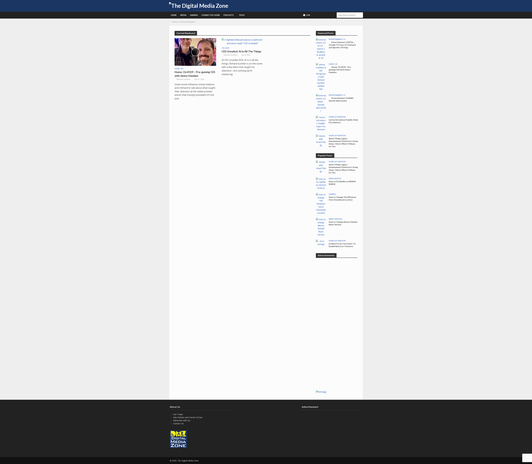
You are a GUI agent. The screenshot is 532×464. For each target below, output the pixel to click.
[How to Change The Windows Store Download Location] (321, 203)
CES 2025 (225, 48)
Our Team (178, 414)
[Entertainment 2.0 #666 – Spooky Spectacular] (321, 102)
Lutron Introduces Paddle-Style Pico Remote (343, 121)
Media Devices (335, 178)
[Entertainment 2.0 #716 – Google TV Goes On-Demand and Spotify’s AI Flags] (321, 48)
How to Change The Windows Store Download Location (342, 198)
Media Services (335, 219)
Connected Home (210, 15)
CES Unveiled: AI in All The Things (241, 51)
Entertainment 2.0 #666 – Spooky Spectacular (342, 99)
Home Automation (337, 117)
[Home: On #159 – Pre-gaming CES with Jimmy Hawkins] (195, 51)
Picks (242, 15)
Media (183, 15)
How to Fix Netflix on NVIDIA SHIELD (342, 182)
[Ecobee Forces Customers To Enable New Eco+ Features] (321, 242)
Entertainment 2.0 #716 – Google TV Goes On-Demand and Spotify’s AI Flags (342, 45)
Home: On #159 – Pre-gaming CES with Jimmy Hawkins (195, 73)
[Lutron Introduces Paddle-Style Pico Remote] (321, 123)
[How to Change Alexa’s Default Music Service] (321, 226)
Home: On (179, 68)
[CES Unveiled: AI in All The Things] (242, 41)
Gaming (194, 15)
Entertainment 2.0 (337, 39)
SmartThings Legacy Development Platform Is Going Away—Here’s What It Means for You (343, 142)
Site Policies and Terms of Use (187, 417)
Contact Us (178, 423)
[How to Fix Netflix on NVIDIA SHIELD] (321, 183)
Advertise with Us (181, 420)
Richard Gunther (183, 79)
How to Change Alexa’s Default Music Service (343, 223)
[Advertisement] (336, 342)
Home (174, 15)
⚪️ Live (306, 15)
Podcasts (228, 15)
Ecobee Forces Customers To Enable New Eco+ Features (342, 244)
